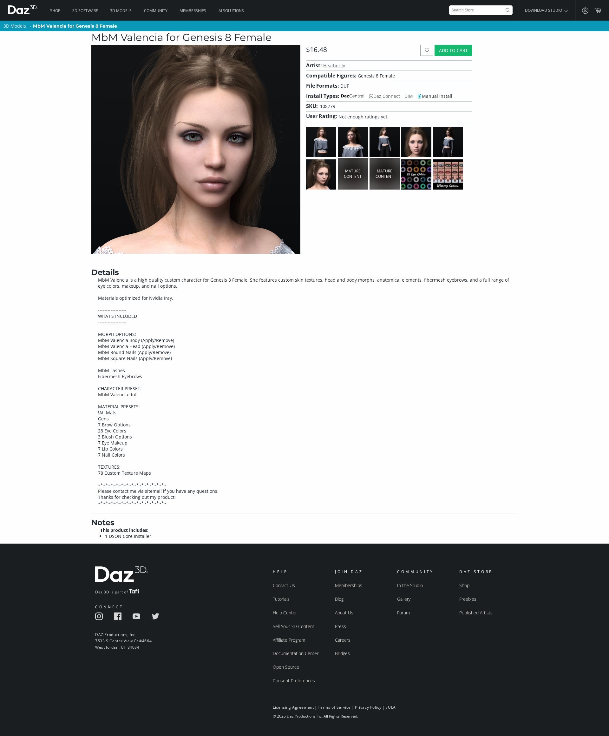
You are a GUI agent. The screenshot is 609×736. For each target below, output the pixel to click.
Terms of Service (334, 707)
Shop (55, 10)
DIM (408, 96)
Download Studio (544, 10)
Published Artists (476, 613)
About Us (344, 613)
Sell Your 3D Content (293, 626)
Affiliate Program (289, 640)
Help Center (285, 613)
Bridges (342, 653)
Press (340, 626)
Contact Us (284, 585)
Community (155, 10)
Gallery (403, 599)
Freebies (467, 599)
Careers (342, 640)
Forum (403, 613)
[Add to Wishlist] (426, 50)
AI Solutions (231, 10)
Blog (339, 599)
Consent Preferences (294, 681)
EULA (390, 707)
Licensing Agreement (293, 707)
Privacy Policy (368, 707)
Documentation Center (295, 653)
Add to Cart (453, 50)
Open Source (286, 667)
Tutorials (281, 599)
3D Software (85, 10)
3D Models (121, 10)
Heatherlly (334, 66)
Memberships (193, 10)
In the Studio (410, 585)
